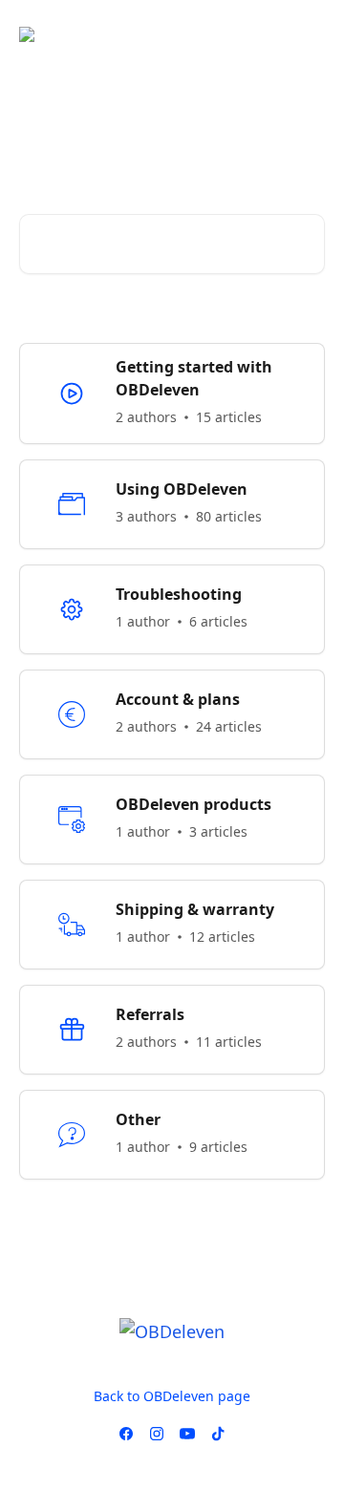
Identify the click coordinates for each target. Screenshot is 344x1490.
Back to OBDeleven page (172, 1396)
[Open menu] (307, 34)
